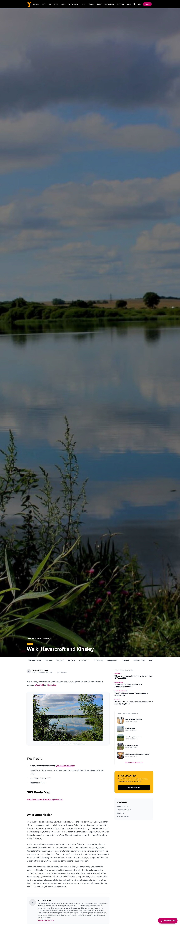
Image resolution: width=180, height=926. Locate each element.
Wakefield (30, 638)
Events (120, 813)
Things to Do (112, 660)
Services (48, 660)
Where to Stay (139, 660)
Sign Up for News (134, 787)
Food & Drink (53, 4)
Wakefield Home (34, 660)
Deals (99, 4)
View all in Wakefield (134, 762)
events (152, 660)
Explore (36, 4)
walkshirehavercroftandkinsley (40, 799)
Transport (126, 660)
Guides (91, 4)
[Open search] (134, 4)
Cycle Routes (73, 4)
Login (139, 4)
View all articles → (46, 920)
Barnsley (52, 685)
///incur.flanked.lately (65, 766)
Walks (63, 4)
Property (71, 660)
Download (58, 799)
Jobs (129, 4)
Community (98, 660)
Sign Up (147, 4)
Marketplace (109, 4)
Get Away (120, 4)
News (83, 4)
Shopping (60, 660)
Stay (43, 4)
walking (30, 644)
